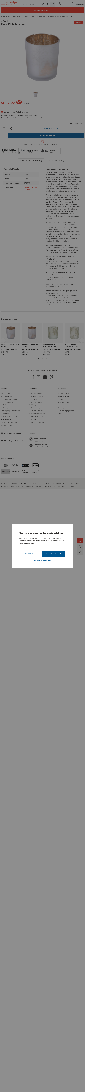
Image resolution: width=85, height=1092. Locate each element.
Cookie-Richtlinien (30, 543)
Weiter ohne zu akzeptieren (42, 560)
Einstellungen (30, 554)
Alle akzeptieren (53, 554)
